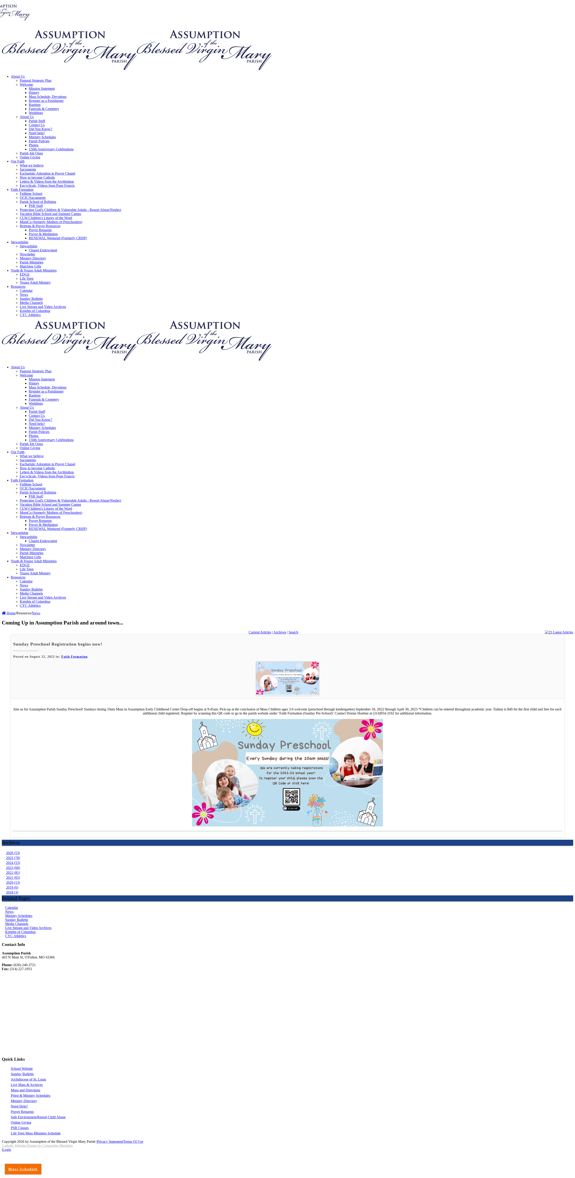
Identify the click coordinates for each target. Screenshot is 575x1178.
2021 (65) (13, 877)
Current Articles (260, 632)
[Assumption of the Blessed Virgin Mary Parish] (69, 69)
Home (10, 613)
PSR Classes (20, 1128)
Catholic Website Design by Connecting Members (37, 1145)
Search (293, 632)
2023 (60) (13, 868)
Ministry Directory (24, 1101)
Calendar (11, 908)
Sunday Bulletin (16, 920)
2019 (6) (12, 887)
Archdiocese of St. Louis (28, 1079)
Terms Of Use (133, 1141)
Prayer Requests (22, 1112)
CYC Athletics (15, 936)
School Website (22, 1068)
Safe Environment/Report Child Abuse (38, 1117)
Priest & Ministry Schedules (30, 1095)
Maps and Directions (25, 1090)
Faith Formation (74, 656)
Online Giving (21, 1122)
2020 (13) (13, 882)
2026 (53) (13, 853)
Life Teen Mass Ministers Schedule (36, 1133)
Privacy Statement (110, 1141)
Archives (279, 632)
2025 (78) (13, 858)
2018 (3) (12, 892)
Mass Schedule (23, 1169)
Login (6, 1150)
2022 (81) (13, 873)
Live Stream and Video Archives (28, 928)
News (9, 912)
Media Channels (16, 924)
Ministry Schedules (18, 916)
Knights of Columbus (20, 932)
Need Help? (19, 1106)
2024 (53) (13, 863)
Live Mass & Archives (27, 1085)
